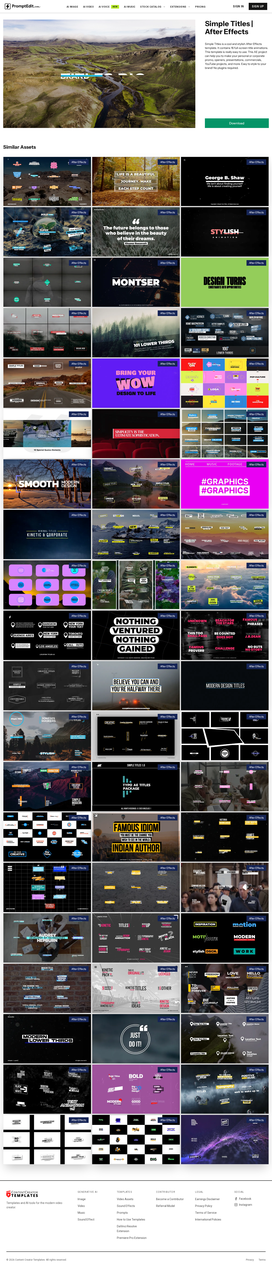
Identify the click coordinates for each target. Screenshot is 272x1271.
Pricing (200, 6)
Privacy (250, 1259)
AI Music (129, 6)
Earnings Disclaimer (207, 1199)
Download (236, 123)
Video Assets (125, 1199)
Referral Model (165, 1206)
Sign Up (258, 6)
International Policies (208, 1219)
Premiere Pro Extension (132, 1237)
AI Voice (108, 6)
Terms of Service (206, 1212)
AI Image (72, 6)
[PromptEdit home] (22, 6)
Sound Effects (126, 1206)
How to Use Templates (131, 1219)
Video (81, 1206)
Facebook (245, 1198)
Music (81, 1212)
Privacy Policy (203, 1206)
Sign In (238, 6)
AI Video (88, 6)
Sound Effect (86, 1219)
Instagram (245, 1204)
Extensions (178, 6)
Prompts (122, 1212)
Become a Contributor (170, 1199)
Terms (262, 1259)
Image (82, 1199)
